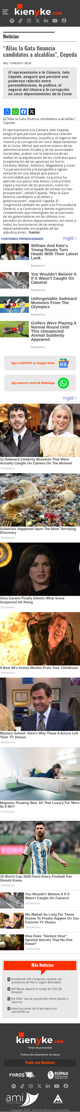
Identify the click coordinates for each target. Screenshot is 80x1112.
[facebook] (64, 21)
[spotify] (12, 21)
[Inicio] (38, 10)
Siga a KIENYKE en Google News (33, 363)
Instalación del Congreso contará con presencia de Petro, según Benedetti (36, 980)
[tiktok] (20, 21)
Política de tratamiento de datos (40, 1054)
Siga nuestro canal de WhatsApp (33, 383)
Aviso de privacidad (40, 1047)
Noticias (11, 36)
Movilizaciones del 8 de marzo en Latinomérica (34, 1010)
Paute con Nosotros (40, 1063)
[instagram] (29, 21)
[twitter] (37, 21)
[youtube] (54, 21)
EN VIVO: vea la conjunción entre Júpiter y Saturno (40, 1000)
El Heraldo (49, 232)
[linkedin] (46, 21)
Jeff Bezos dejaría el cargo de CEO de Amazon (36, 990)
